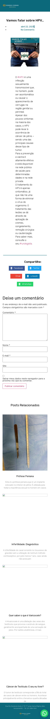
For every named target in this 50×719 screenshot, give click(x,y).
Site (4, 366)
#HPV (20, 77)
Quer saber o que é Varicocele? (25, 615)
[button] (43, 6)
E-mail (6, 355)
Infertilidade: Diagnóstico (25, 544)
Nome (6, 345)
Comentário (9, 312)
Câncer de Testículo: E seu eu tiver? (25, 686)
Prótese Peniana (25, 476)
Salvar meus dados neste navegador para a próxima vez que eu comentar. (24, 379)
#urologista (26, 243)
